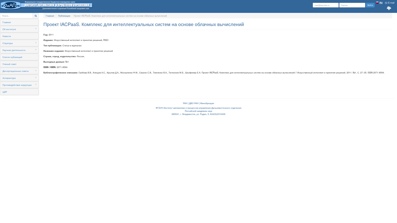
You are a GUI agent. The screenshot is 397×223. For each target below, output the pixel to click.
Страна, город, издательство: (59, 56)
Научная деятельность (14, 50)
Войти (370, 5)
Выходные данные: (54, 61)
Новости (6, 36)
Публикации (64, 15)
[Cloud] (389, 8)
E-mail (391, 2)
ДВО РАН (193, 103)
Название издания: (53, 50)
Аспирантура (9, 77)
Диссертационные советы (15, 70)
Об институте (9, 29)
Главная (6, 22)
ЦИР (4, 91)
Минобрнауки (207, 103)
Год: (45, 34)
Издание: (48, 40)
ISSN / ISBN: (49, 67)
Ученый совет (9, 64)
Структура (7, 43)
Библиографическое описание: (60, 72)
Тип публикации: (52, 45)
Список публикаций (12, 57)
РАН (185, 103)
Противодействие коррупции (17, 84)
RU (381, 2)
